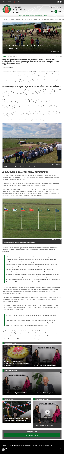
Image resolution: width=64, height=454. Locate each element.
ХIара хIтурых (54, 19)
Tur (60, 7)
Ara (60, 11)
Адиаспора (45, 19)
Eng (56, 7)
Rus (52, 7)
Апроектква (37, 19)
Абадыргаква (18, 445)
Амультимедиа (27, 445)
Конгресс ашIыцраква (47, 445)
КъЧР (4, 56)
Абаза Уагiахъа (20, 19)
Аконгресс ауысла (9, 19)
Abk (52, 11)
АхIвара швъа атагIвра (32, 435)
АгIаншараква (29, 19)
